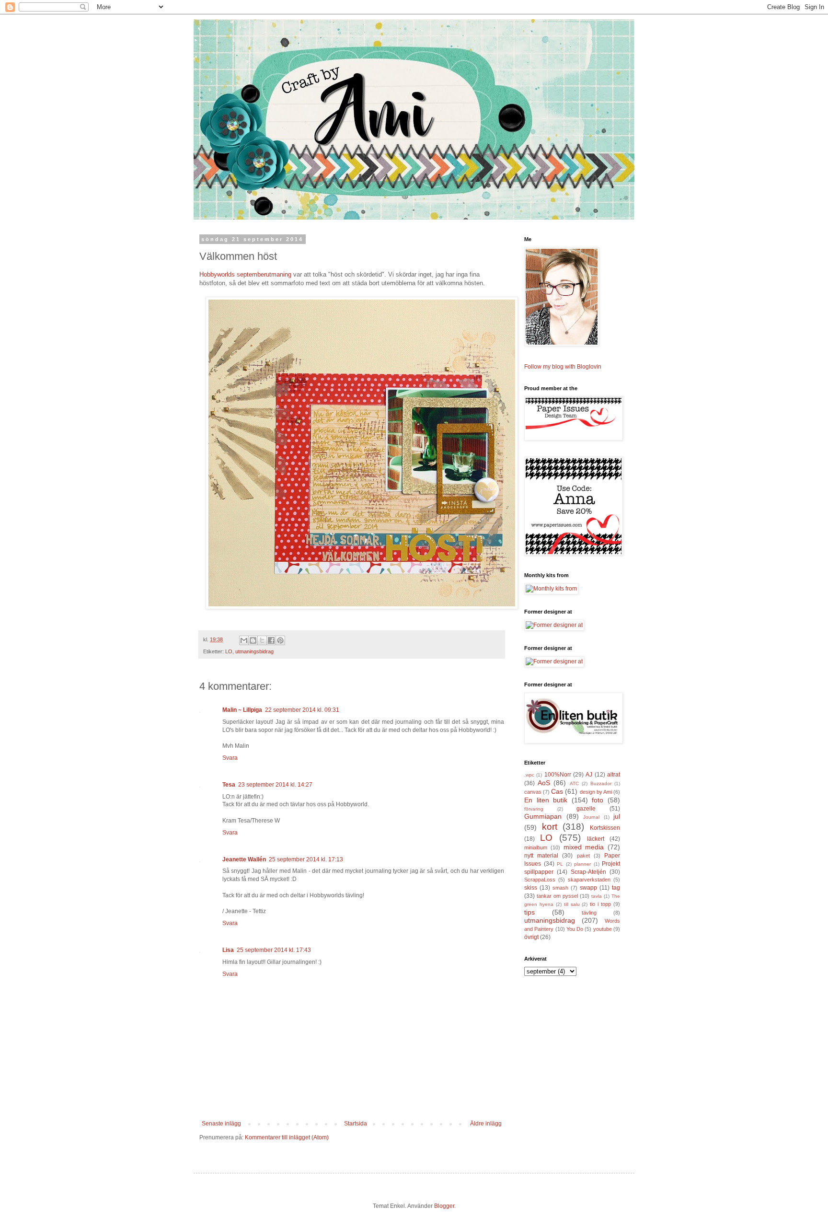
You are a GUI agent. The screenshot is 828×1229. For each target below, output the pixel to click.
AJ (589, 774)
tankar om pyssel (557, 896)
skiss (530, 887)
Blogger (444, 1206)
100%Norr (557, 774)
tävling (589, 913)
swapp (588, 887)
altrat (613, 774)
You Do (574, 929)
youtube (602, 929)
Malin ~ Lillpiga (242, 710)
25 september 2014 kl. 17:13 (306, 859)
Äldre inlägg (486, 1123)
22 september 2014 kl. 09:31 (302, 710)
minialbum (535, 847)
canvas (532, 792)
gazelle (586, 808)
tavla (596, 896)
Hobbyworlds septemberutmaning (245, 274)
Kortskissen (605, 827)
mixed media (584, 847)
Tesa (228, 784)
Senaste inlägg (221, 1123)
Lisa (228, 950)
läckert (595, 838)
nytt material (541, 855)
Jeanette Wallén (244, 859)
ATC (574, 783)
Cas (557, 791)
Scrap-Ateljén (588, 872)
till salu (572, 904)
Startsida (355, 1123)
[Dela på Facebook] (271, 640)
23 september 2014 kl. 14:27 (275, 784)
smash (560, 888)
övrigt (531, 937)
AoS (544, 783)
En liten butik (545, 800)
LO (228, 651)
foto (597, 800)
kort (549, 827)
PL (560, 864)
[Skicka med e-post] (244, 640)
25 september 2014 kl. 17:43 (274, 950)
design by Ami (596, 792)
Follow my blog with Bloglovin (562, 366)
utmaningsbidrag (254, 651)
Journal (591, 817)
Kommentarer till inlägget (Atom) (287, 1137)
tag (616, 887)
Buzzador (600, 783)
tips (529, 912)
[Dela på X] (262, 640)
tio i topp (600, 904)
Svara (230, 757)
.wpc (529, 774)
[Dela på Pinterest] (280, 640)
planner (582, 864)
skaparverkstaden (589, 879)
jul (616, 816)
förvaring (533, 809)
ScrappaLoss (539, 879)
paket (583, 855)
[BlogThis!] (253, 640)
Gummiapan (543, 816)
